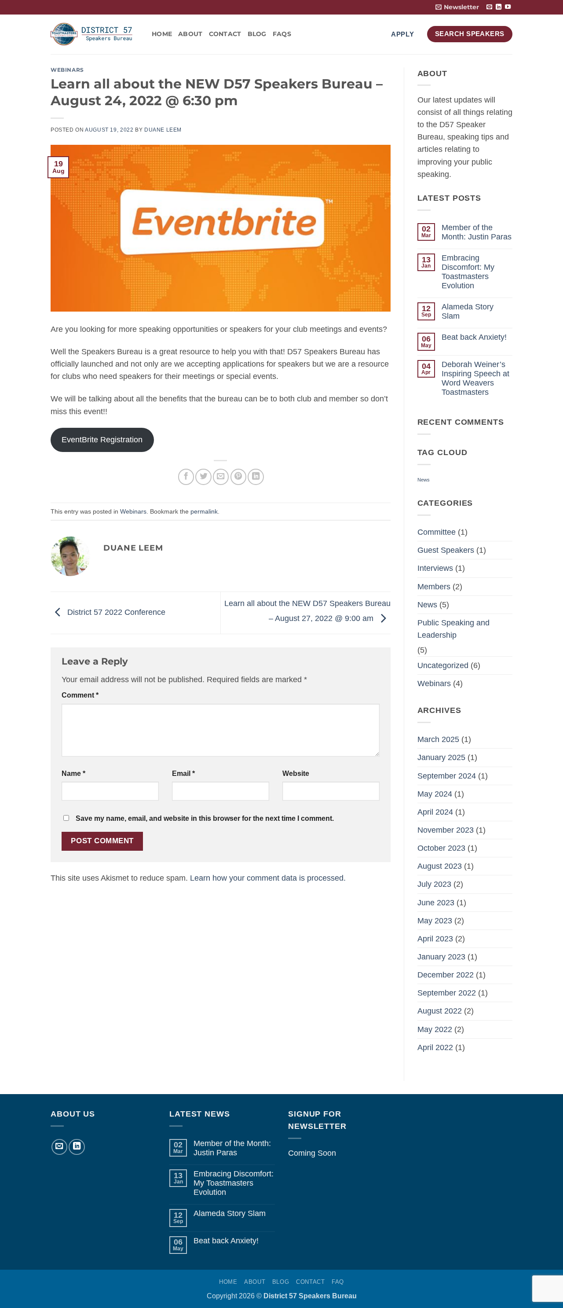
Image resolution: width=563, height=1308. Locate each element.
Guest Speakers (445, 550)
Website (295, 773)
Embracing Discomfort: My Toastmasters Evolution (468, 272)
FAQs (282, 34)
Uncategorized (442, 665)
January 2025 (441, 757)
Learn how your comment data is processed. (268, 878)
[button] (457, 7)
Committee (436, 532)
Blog (257, 34)
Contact (225, 34)
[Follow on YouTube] (508, 7)
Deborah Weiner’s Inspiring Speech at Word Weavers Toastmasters (475, 378)
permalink (204, 511)
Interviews (435, 568)
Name (73, 773)
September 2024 (446, 776)
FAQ (338, 1282)
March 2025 (438, 739)
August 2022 (439, 1011)
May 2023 (434, 920)
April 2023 (435, 938)
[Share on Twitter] (203, 477)
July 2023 (434, 884)
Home (162, 34)
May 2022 (434, 1029)
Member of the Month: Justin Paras (477, 232)
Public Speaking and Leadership (453, 628)
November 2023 (445, 830)
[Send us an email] (489, 7)
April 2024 (435, 812)
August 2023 (439, 866)
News (423, 479)
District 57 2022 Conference (115, 612)
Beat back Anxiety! (474, 337)
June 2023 (435, 902)
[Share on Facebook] (186, 477)
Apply (402, 34)
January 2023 (441, 956)
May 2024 (434, 794)
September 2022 (446, 992)
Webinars (67, 69)
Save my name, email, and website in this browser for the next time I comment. (205, 818)
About (190, 34)
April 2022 (435, 1047)
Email (183, 773)
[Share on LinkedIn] (255, 477)
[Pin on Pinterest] (238, 477)
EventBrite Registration (102, 439)
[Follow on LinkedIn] (498, 7)
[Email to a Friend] (221, 477)
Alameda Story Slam (468, 311)
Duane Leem (163, 130)
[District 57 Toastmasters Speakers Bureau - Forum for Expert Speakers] (95, 34)
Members (433, 586)
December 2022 (445, 974)
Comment (80, 695)
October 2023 (441, 848)
